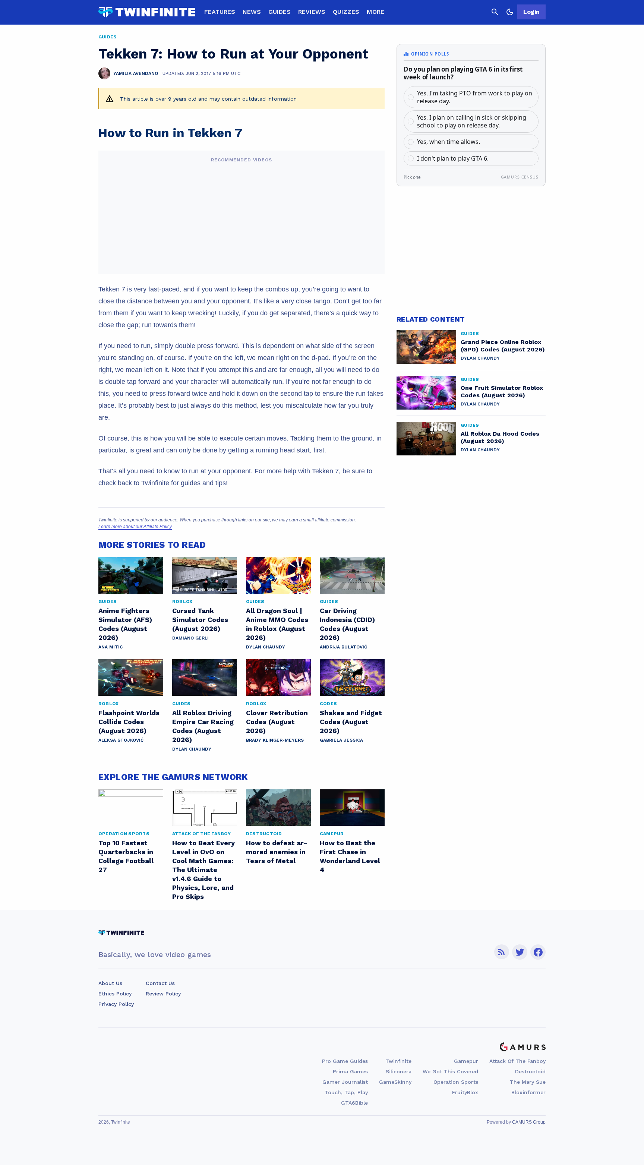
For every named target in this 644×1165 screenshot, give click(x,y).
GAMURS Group (529, 1122)
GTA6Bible (354, 1103)
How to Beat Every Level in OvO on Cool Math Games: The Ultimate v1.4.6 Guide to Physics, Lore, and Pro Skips (203, 869)
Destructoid (530, 1071)
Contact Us (160, 983)
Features (219, 11)
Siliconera (398, 1071)
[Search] (494, 11)
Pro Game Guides (345, 1061)
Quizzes (346, 11)
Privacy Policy (116, 1004)
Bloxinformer (528, 1092)
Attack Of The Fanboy (517, 1061)
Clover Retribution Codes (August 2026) (277, 722)
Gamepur (466, 1061)
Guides (279, 11)
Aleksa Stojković (120, 740)
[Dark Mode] (509, 11)
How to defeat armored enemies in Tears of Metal (276, 852)
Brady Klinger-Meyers (275, 740)
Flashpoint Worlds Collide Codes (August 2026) (129, 722)
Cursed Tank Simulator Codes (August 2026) (200, 619)
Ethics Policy (115, 994)
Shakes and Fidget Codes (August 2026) (351, 722)
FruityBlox (465, 1092)
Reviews (311, 11)
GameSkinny (395, 1082)
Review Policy (163, 994)
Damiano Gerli (190, 638)
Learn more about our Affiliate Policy (135, 526)
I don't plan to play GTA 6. (453, 158)
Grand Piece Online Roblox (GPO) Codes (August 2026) (503, 345)
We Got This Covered (450, 1071)
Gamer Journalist (345, 1082)
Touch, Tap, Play (346, 1092)
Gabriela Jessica (341, 740)
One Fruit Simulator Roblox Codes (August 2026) (502, 391)
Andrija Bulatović (343, 647)
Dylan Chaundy (265, 647)
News (252, 11)
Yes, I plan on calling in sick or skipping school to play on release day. (471, 121)
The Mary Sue (528, 1082)
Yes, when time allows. (448, 142)
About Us (110, 983)
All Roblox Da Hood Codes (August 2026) (500, 437)
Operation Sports (455, 1082)
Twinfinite (398, 1061)
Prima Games (350, 1071)
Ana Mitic (110, 647)
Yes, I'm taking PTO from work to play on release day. (474, 97)
